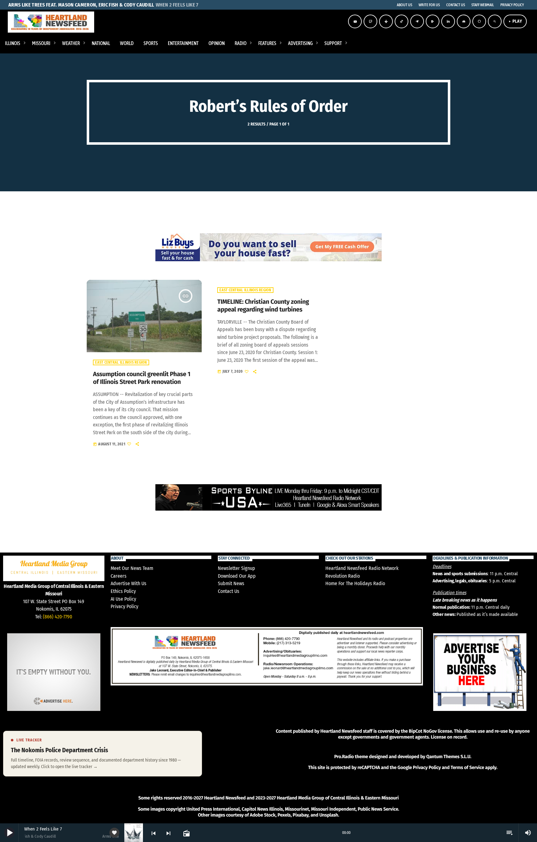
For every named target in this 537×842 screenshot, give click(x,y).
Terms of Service (467, 767)
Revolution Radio (342, 576)
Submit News (231, 583)
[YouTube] (355, 21)
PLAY (515, 21)
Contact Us (228, 591)
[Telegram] (417, 21)
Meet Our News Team (132, 568)
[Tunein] (386, 21)
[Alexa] (479, 21)
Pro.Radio (344, 756)
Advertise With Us (128, 583)
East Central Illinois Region (121, 362)
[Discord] (463, 21)
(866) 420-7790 (57, 617)
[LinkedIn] (448, 21)
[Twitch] (370, 21)
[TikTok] (401, 21)
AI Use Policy (123, 599)
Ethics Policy (123, 591)
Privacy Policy (124, 606)
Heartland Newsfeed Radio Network (361, 568)
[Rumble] (432, 21)
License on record (448, 737)
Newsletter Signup (236, 568)
